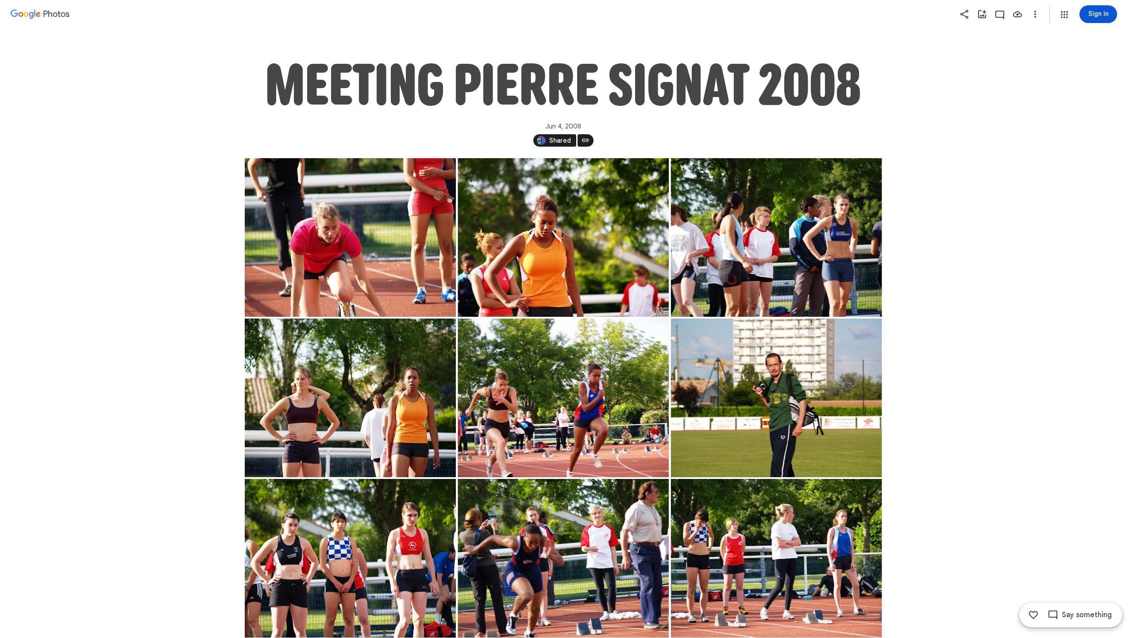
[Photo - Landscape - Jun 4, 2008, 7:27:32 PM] (776, 237)
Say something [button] (1087, 615)
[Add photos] (982, 14)
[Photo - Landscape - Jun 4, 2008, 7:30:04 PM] (350, 558)
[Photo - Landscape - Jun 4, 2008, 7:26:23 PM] (350, 237)
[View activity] (1000, 14)
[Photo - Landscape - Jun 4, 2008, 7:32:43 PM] (776, 558)
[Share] (964, 14)
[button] (1064, 14)
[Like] (1033, 615)
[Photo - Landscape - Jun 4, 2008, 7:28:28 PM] (776, 398)
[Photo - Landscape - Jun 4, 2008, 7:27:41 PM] (350, 398)
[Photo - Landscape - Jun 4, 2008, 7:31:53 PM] (563, 558)
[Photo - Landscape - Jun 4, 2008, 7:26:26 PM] (563, 237)
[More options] (1035, 14)
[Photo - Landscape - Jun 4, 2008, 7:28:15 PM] (563, 398)
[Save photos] (1017, 14)
